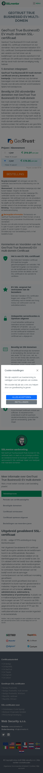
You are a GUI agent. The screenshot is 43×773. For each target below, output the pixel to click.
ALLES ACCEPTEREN (21, 397)
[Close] (37, 370)
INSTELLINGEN (21, 402)
